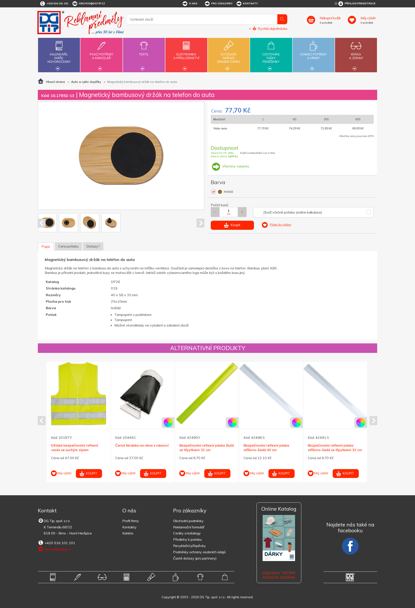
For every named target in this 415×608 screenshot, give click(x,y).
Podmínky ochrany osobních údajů (199, 552)
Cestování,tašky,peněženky (271, 58)
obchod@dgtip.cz (92, 3)
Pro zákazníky (222, 3)
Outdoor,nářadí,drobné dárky (228, 58)
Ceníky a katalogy (187, 533)
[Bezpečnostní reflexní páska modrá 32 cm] (335, 393)
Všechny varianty (235, 166)
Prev (41, 223)
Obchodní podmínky (188, 521)
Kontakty (250, 3)
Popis (46, 246)
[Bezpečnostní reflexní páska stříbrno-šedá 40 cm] (142, 393)
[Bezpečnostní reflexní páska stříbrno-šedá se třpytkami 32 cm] (207, 393)
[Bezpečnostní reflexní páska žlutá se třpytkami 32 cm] (78, 393)
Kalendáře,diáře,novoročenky (59, 58)
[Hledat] (282, 19)
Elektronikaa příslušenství (186, 56)
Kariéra (127, 533)
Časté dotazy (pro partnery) (195, 558)
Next (200, 223)
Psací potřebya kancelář (101, 56)
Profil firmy (130, 521)
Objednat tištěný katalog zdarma (278, 575)
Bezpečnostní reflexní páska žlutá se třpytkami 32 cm (78, 447)
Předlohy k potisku (187, 539)
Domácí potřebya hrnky (313, 56)
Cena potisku (68, 246)
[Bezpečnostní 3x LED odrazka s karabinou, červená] (271, 393)
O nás (193, 3)
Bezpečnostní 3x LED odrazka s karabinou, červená (269, 447)
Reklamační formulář (188, 527)
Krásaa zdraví (356, 56)
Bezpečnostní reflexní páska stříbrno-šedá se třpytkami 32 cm (206, 447)
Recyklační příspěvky (189, 546)
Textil (144, 54)
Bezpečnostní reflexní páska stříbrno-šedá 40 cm (138, 447)
